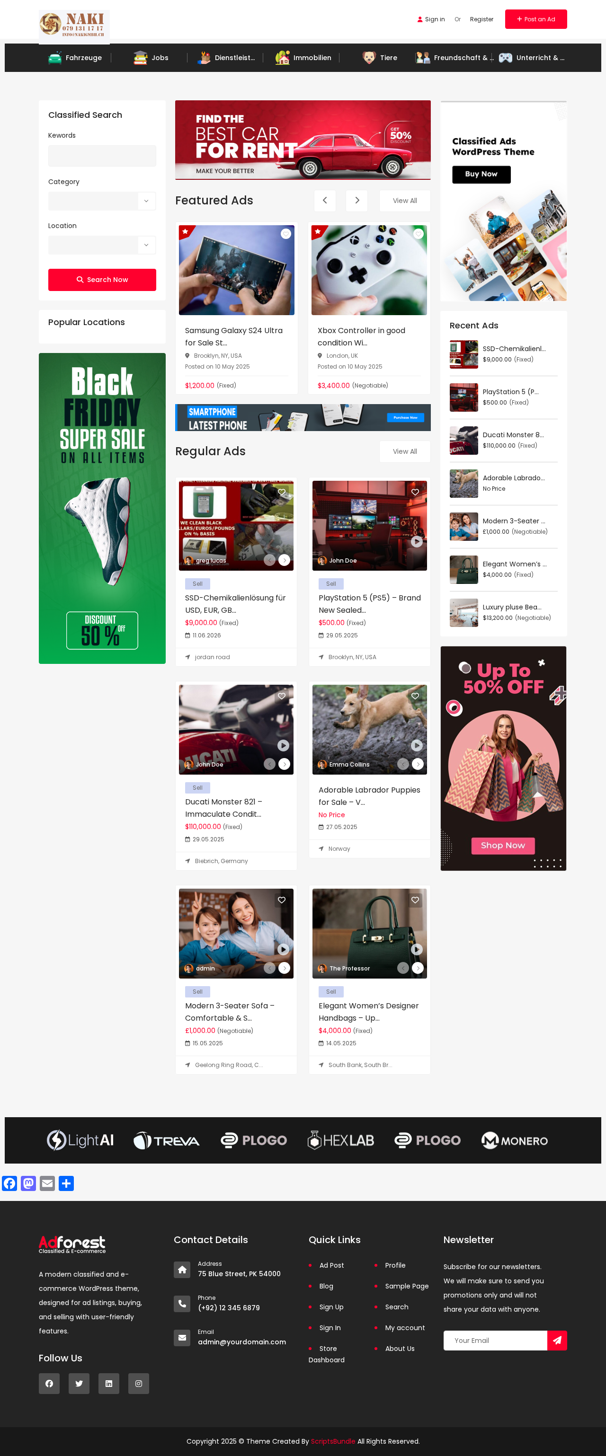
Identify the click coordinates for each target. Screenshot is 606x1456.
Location (62, 225)
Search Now (107, 279)
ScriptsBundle (333, 1441)
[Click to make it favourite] (286, 234)
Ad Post (332, 1265)
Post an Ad (540, 19)
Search (397, 1307)
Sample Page (407, 1286)
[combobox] (102, 201)
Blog (326, 1286)
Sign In (330, 1327)
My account (405, 1327)
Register (481, 19)
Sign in (435, 19)
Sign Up (332, 1307)
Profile (395, 1265)
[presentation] (325, 201)
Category (64, 181)
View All (405, 200)
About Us (400, 1348)
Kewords (62, 135)
